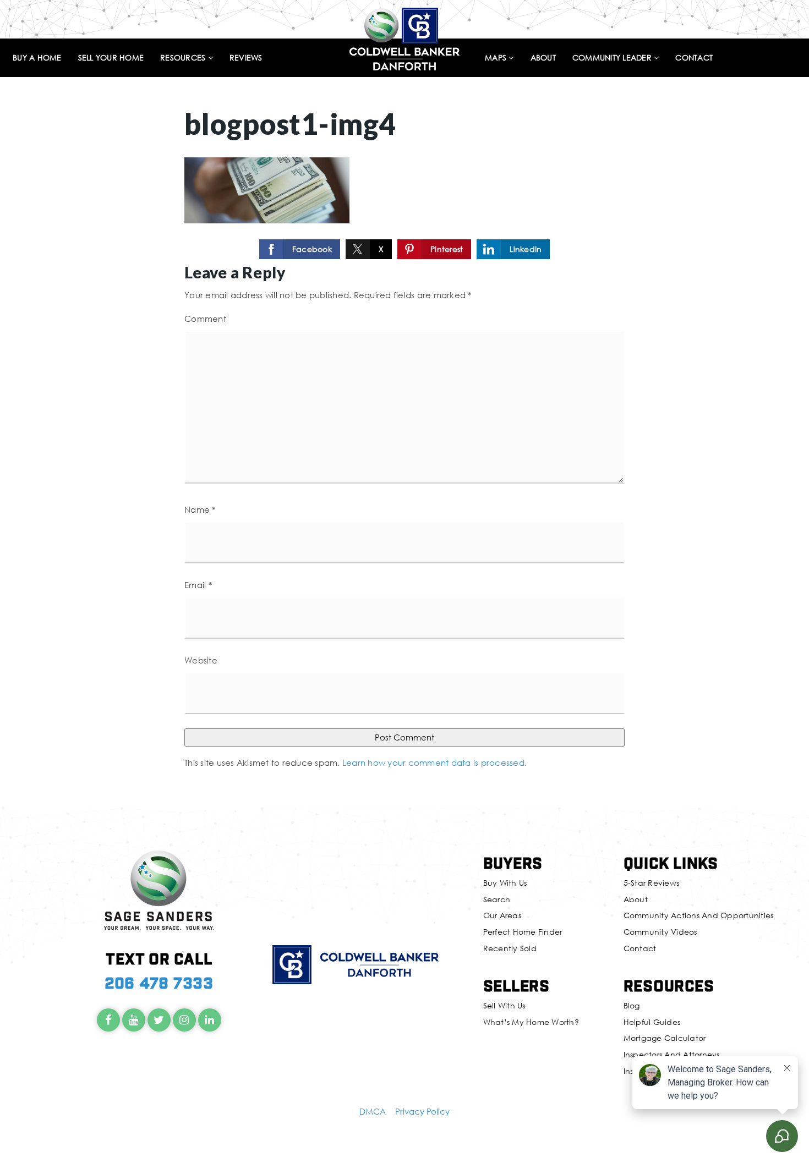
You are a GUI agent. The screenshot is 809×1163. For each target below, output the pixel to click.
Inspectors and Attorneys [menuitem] (672, 1054)
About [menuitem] (543, 58)
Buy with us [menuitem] (505, 882)
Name (200, 509)
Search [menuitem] (497, 899)
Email (198, 585)
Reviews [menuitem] (246, 58)
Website (200, 660)
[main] (404, 403)
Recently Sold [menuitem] (510, 948)
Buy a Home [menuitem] (37, 58)
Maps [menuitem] (497, 58)
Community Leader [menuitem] (613, 58)
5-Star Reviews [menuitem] (652, 882)
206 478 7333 (159, 982)
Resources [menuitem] (184, 58)
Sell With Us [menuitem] (504, 1005)
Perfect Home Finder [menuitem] (522, 931)
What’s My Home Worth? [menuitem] (531, 1022)
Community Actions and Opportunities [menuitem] (699, 915)
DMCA (372, 1111)
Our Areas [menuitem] (502, 915)
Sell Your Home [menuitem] (111, 58)
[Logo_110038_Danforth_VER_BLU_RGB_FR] (404, 37)
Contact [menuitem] (694, 58)
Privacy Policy (422, 1111)
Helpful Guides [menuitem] (652, 1022)
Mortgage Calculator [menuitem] (665, 1038)
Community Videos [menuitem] (660, 931)
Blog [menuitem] (632, 1005)
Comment (205, 318)
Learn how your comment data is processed (433, 762)
